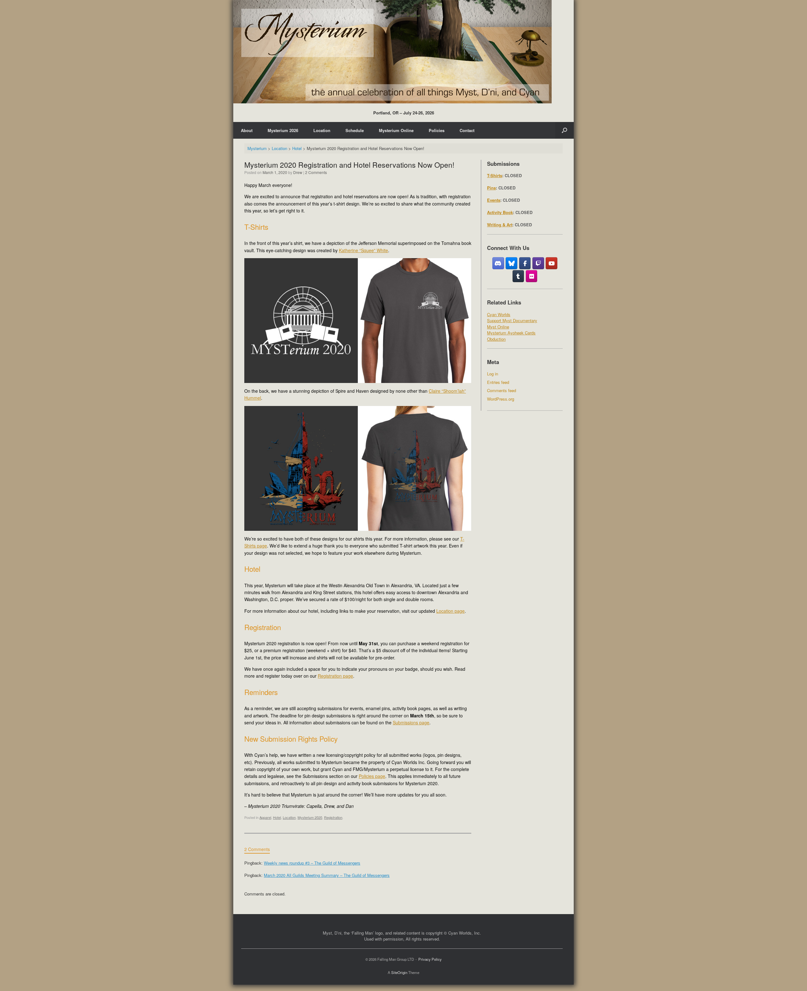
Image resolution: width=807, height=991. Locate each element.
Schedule (354, 130)
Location (321, 130)
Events (493, 200)
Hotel (277, 817)
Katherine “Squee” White (363, 250)
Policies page (372, 776)
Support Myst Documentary (512, 320)
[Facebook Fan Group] (525, 263)
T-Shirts (494, 175)
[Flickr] (531, 276)
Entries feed (498, 382)
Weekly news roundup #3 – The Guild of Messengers (312, 863)
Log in (492, 374)
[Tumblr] (518, 276)
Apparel (265, 817)
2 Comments (316, 172)
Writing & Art (499, 225)
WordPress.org (500, 399)
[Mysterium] (392, 51)
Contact (467, 130)
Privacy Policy (430, 959)
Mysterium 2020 (310, 817)
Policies (436, 130)
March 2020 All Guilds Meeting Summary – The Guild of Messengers (327, 875)
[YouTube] (551, 263)
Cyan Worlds (498, 314)
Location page (450, 611)
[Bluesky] (511, 263)
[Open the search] (564, 130)
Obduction (496, 339)
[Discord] (498, 263)
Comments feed (501, 390)
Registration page (335, 676)
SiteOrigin (399, 972)
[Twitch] (538, 263)
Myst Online (498, 327)
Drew (297, 172)
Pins (491, 188)
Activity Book (500, 212)
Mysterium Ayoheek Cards (511, 333)
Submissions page (411, 722)
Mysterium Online (396, 130)
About (247, 130)
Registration (333, 817)
